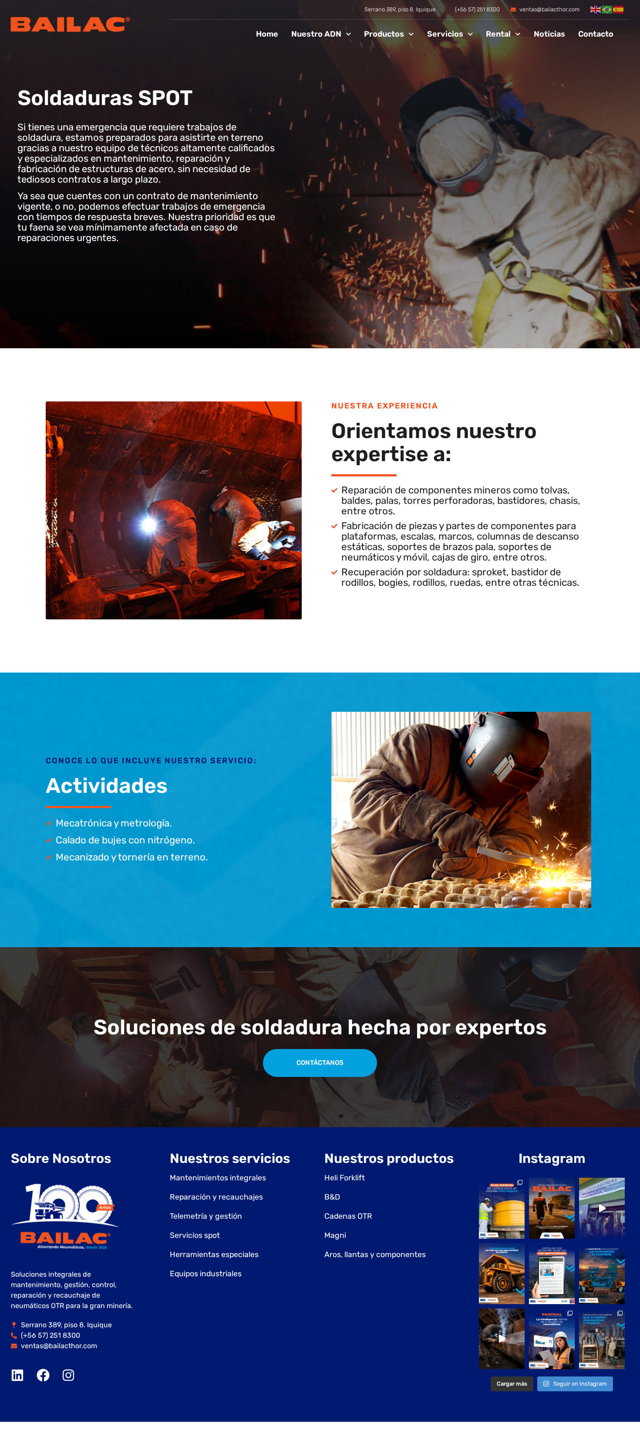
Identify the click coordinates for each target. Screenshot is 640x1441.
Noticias (549, 34)
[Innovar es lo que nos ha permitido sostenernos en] (602, 1273)
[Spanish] (618, 10)
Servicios (445, 34)
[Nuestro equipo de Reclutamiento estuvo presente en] (602, 1208)
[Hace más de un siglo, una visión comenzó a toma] (602, 1339)
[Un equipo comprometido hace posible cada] (552, 1208)
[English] (596, 10)
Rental (498, 34)
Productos (384, 34)
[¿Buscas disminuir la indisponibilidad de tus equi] (502, 1273)
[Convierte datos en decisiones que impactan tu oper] (552, 1339)
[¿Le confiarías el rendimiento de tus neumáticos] (502, 1208)
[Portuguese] (607, 10)
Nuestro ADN (316, 34)
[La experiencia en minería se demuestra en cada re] (502, 1339)
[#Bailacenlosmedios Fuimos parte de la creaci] (552, 1273)
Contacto (595, 34)
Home (267, 34)
